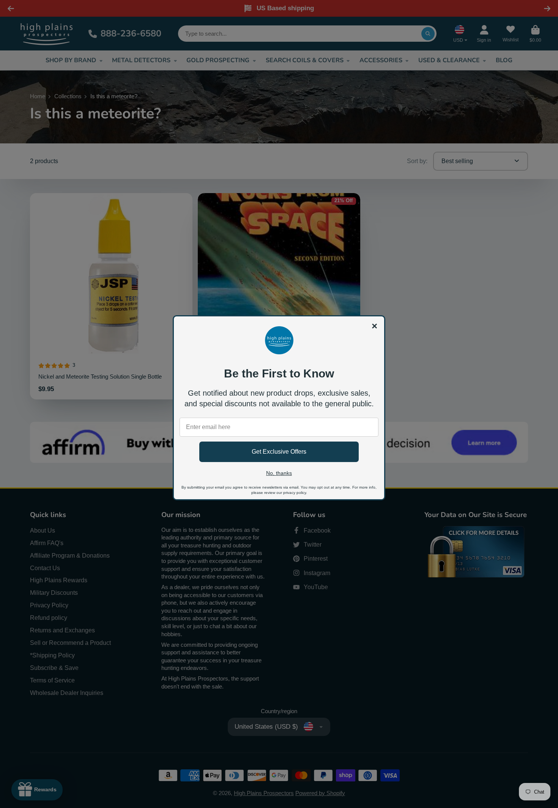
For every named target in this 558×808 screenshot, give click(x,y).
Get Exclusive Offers (279, 451)
